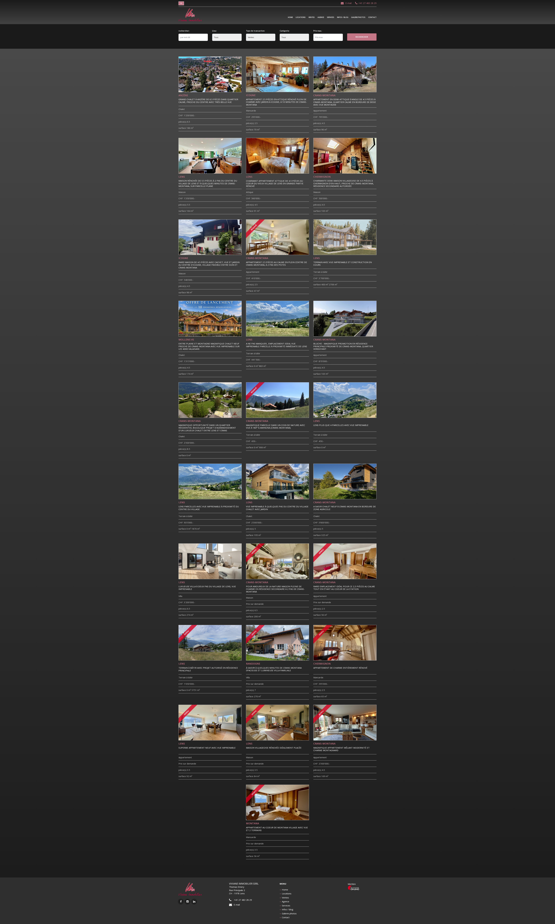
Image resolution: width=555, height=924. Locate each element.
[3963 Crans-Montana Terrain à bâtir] (277, 400)
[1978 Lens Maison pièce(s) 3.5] (277, 722)
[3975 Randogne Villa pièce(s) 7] (277, 642)
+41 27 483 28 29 (367, 3)
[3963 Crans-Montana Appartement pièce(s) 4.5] (344, 74)
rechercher (362, 37)
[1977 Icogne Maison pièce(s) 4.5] (210, 237)
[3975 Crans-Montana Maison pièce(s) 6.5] (277, 561)
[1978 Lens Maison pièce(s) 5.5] (210, 155)
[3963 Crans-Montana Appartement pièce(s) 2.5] (277, 237)
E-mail (348, 3)
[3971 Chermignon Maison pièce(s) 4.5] (344, 155)
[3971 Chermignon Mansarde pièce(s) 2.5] (344, 642)
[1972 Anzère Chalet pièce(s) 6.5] (210, 74)
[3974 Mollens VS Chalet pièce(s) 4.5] (210, 318)
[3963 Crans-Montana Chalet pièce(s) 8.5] (210, 400)
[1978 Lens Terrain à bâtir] (344, 237)
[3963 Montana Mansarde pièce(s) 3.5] (277, 802)
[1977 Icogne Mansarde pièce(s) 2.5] (277, 74)
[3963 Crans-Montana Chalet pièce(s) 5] (344, 481)
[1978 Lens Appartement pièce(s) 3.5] (210, 722)
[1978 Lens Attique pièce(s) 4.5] (277, 155)
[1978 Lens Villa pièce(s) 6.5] (210, 561)
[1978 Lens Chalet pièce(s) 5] (277, 481)
